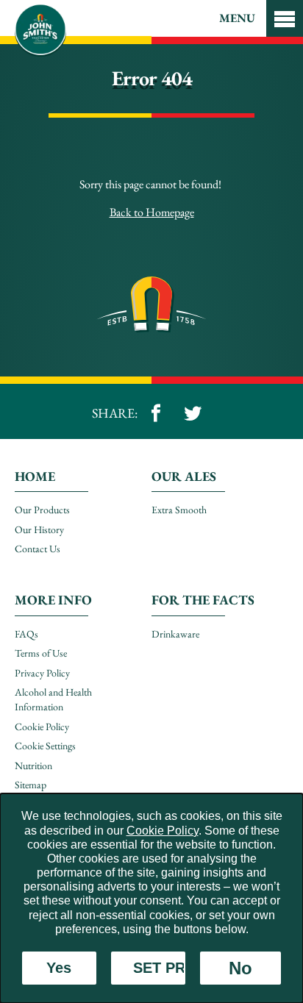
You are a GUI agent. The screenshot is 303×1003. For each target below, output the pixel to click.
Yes (58, 968)
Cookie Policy (162, 830)
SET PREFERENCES (159, 968)
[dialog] (151, 898)
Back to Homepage (152, 212)
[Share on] (156, 413)
